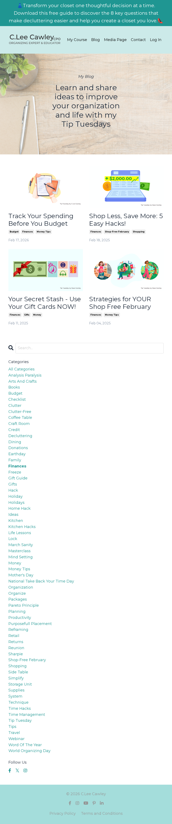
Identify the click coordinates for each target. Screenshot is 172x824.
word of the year (25, 745)
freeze (14, 472)
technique (18, 702)
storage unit (20, 684)
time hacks (19, 708)
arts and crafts (22, 381)
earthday (17, 454)
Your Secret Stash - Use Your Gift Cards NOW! (44, 302)
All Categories (21, 369)
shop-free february (117, 231)
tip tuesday (20, 720)
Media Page (115, 39)
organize (17, 593)
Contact (138, 39)
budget (14, 231)
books (14, 387)
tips (12, 726)
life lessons (19, 533)
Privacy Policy (63, 813)
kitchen (15, 520)
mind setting (20, 557)
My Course (77, 39)
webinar (16, 738)
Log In (156, 39)
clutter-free (19, 411)
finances (27, 231)
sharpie (15, 654)
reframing (18, 629)
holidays (16, 502)
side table (18, 672)
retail (13, 635)
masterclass (19, 551)
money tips (44, 231)
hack (13, 490)
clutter (14, 405)
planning (17, 611)
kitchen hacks (22, 526)
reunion (16, 648)
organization (20, 587)
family (14, 460)
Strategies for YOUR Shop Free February (120, 302)
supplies (16, 690)
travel (14, 732)
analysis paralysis (25, 375)
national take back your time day (41, 581)
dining (14, 442)
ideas (13, 514)
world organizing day (29, 750)
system (15, 696)
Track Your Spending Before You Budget (40, 219)
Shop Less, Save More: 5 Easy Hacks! (126, 219)
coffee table (20, 417)
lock (12, 538)
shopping (139, 231)
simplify (16, 678)
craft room (19, 423)
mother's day (20, 575)
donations (18, 448)
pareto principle (23, 605)
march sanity (20, 545)
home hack (19, 508)
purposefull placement (30, 623)
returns (15, 642)
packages (17, 599)
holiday (15, 496)
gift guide (17, 478)
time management (26, 714)
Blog (95, 39)
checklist (17, 399)
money (37, 314)
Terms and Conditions (102, 813)
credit (14, 429)
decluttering (20, 436)
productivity (19, 617)
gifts (26, 314)
